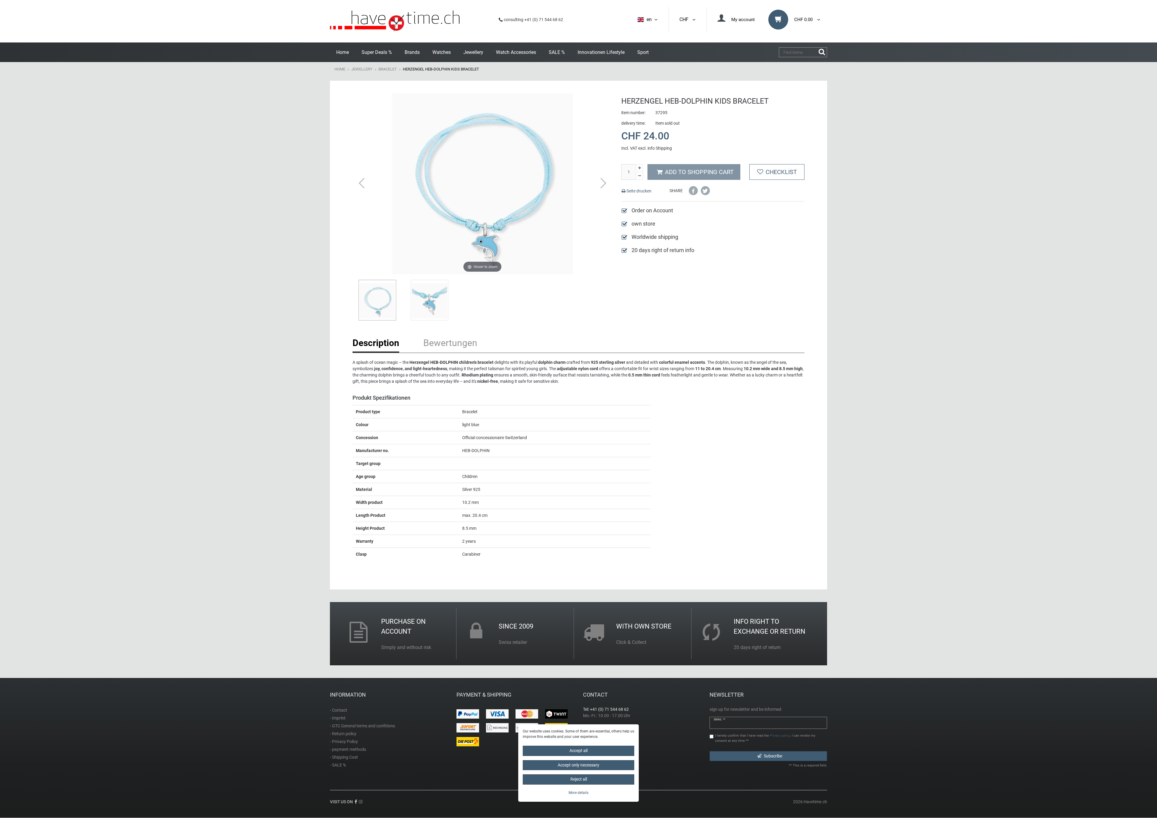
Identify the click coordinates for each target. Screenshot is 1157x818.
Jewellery (473, 52)
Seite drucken (638, 191)
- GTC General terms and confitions (362, 725)
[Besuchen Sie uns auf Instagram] (360, 801)
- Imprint (338, 718)
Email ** (719, 719)
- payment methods (348, 749)
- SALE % (338, 765)
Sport (643, 52)
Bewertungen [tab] (450, 343)
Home (342, 52)
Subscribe (773, 756)
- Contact (338, 710)
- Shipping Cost (344, 757)
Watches (441, 52)
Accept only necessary (578, 765)
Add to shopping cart (699, 172)
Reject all (578, 779)
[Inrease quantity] (639, 168)
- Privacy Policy (344, 741)
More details (578, 793)
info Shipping (659, 148)
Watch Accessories (516, 52)
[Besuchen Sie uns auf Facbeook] (356, 801)
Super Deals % (377, 52)
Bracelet (387, 69)
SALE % (557, 52)
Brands (412, 52)
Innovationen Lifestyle (601, 52)
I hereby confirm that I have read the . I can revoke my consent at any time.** (765, 738)
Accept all (578, 750)
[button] (693, 190)
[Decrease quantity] (639, 176)
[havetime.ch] (394, 21)
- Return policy (343, 733)
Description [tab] (376, 343)
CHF (685, 19)
